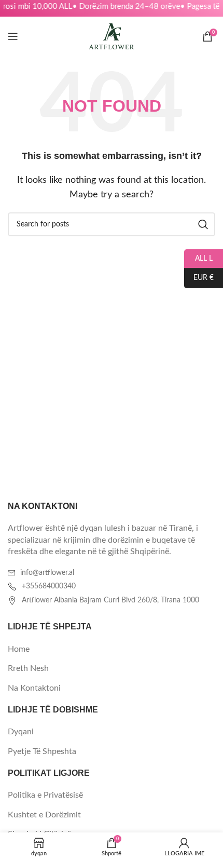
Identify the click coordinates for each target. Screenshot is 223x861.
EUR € (199, 278)
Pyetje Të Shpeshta (42, 751)
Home (19, 649)
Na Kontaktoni (34, 688)
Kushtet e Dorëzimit (44, 815)
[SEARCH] (203, 224)
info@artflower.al (47, 572)
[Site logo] (111, 36)
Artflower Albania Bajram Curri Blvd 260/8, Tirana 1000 (110, 600)
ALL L (198, 258)
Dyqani (21, 732)
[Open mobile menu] (13, 36)
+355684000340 (49, 586)
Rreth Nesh (28, 668)
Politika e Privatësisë (45, 795)
